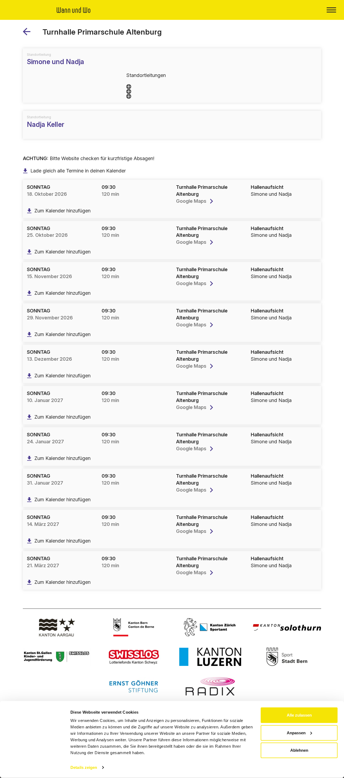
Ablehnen (299, 750)
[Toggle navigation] (331, 10)
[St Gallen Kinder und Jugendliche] (57, 657)
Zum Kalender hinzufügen (62, 210)
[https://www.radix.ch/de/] (210, 686)
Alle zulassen (299, 715)
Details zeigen (83, 767)
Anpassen (296, 732)
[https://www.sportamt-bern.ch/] (287, 657)
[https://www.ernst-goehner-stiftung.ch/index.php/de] (133, 686)
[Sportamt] (210, 627)
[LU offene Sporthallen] (210, 657)
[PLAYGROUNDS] (28, 33)
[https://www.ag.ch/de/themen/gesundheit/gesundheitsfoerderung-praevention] (57, 627)
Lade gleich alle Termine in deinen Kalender (78, 171)
